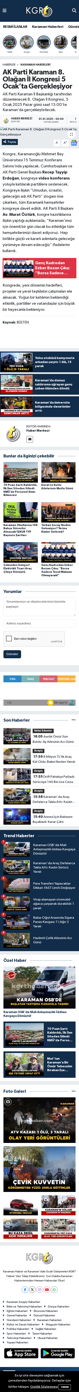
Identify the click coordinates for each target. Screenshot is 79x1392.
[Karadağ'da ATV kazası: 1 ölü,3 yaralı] (39, 1120)
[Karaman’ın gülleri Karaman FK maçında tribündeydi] (58, 1205)
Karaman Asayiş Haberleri (23, 1301)
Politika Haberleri (18, 1328)
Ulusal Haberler (48, 1338)
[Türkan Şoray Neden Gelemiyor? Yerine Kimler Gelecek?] (58, 512)
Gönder (12, 654)
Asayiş (38, 750)
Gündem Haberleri (19, 1320)
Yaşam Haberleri (17, 1342)
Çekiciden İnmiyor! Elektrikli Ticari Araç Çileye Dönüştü (17, 568)
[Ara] (74, 11)
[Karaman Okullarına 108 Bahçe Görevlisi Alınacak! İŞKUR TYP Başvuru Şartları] (20, 512)
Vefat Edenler (43, 730)
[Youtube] (47, 1289)
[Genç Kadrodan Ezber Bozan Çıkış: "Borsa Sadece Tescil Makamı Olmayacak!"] (58, 552)
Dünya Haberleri (58, 1306)
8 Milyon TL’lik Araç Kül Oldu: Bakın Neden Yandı (54, 759)
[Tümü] (74, 720)
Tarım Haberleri (42, 1333)
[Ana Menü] (4, 11)
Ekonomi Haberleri (46, 1311)
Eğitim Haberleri (17, 1311)
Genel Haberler (17, 1315)
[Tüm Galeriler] (74, 1091)
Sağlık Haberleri (45, 1328)
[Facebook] (25, 1289)
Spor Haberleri (16, 1333)
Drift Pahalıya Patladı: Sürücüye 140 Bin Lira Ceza (54, 779)
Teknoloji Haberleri (19, 1338)
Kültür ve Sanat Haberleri (23, 1324)
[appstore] (21, 1354)
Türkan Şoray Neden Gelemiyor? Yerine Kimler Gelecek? (56, 528)
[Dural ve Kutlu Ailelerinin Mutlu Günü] (58, 472)
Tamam (65, 1387)
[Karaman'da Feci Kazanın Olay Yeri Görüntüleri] (58, 1229)
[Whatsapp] (54, 1289)
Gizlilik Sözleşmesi (44, 1387)
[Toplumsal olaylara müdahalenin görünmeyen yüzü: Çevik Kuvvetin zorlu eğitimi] (39, 1169)
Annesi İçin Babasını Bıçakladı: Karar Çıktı (53, 819)
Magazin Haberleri (58, 1324)
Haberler (9, 64)
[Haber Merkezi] (13, 433)
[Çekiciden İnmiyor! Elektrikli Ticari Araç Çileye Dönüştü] (20, 552)
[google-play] (58, 1354)
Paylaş (12, 141)
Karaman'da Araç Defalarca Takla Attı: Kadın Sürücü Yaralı (52, 800)
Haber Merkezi (37, 430)
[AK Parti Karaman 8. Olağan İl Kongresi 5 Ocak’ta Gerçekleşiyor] (39, 132)
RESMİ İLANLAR (15, 27)
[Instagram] (39, 1289)
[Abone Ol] (73, 142)
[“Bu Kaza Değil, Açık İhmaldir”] (20, 1229)
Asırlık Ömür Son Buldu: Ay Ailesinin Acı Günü (53, 739)
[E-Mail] (29, 439)
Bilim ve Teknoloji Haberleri (24, 1306)
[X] (32, 1289)
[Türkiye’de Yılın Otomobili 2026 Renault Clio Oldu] (20, 1205)
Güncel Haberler (44, 1315)
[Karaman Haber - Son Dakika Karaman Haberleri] (39, 11)
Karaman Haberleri (47, 27)
